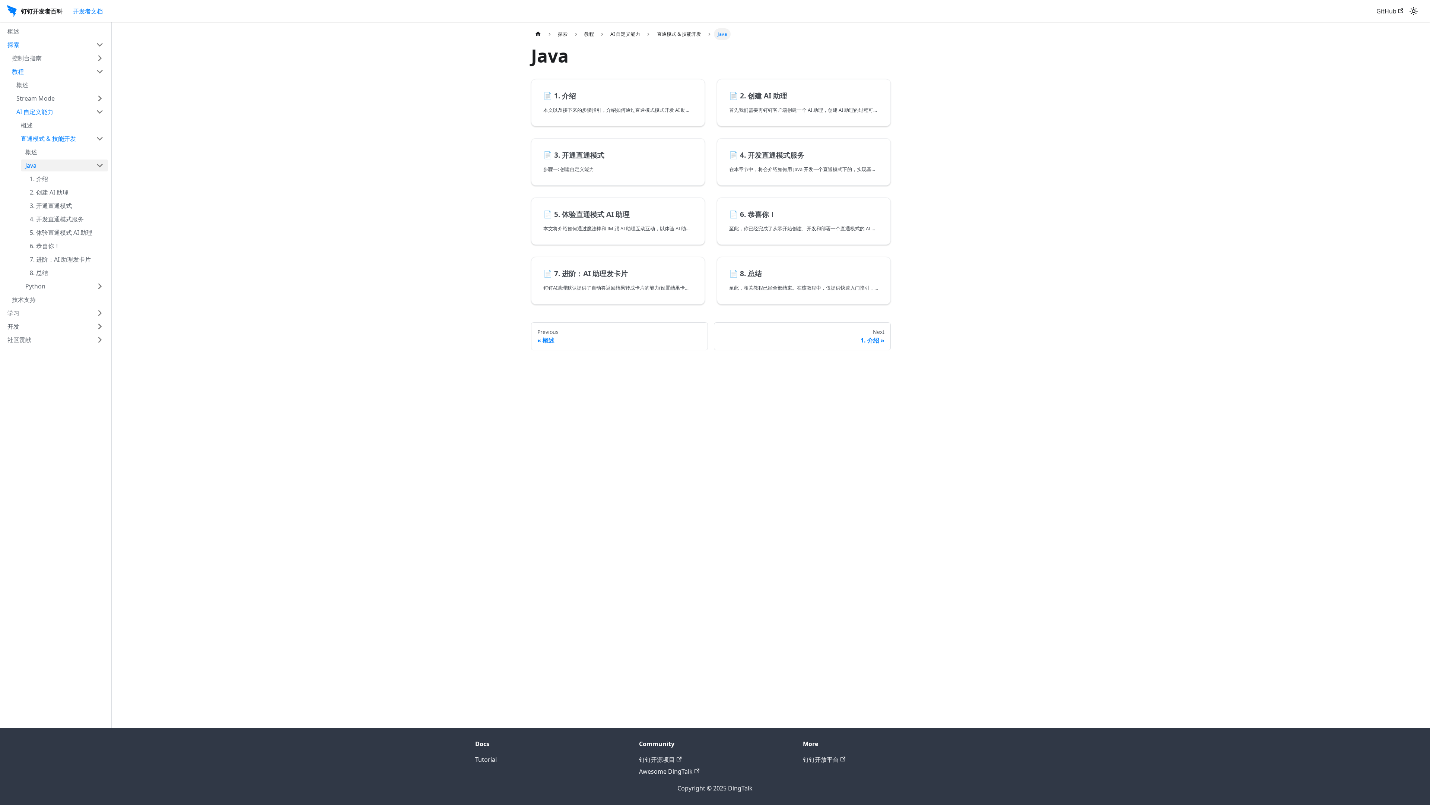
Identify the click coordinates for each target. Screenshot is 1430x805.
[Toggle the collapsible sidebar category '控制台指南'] (100, 58)
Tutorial (486, 759)
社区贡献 (19, 340)
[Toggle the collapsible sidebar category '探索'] (100, 45)
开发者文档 (88, 11)
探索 (13, 45)
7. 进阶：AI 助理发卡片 (60, 259)
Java (30, 165)
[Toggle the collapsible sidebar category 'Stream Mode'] (100, 98)
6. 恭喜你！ (45, 246)
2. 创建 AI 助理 (49, 192)
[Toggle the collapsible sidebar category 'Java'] (100, 165)
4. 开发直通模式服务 (57, 219)
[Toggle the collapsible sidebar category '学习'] (100, 313)
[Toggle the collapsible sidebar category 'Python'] (100, 286)
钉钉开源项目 (657, 759)
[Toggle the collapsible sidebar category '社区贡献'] (100, 340)
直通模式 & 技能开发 (48, 139)
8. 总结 (39, 273)
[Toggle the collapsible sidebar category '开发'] (100, 326)
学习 (13, 313)
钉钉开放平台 (821, 759)
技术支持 (24, 300)
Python (35, 286)
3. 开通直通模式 (51, 206)
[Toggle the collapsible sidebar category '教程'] (100, 72)
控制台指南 (27, 58)
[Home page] (538, 34)
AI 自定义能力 (34, 112)
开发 (13, 326)
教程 (18, 71)
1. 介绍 (39, 179)
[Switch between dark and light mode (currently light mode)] (1414, 11)
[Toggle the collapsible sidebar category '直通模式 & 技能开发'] (100, 139)
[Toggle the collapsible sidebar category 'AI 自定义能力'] (100, 112)
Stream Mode (35, 98)
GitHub (1386, 11)
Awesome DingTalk (666, 771)
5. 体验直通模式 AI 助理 (61, 232)
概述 (13, 31)
